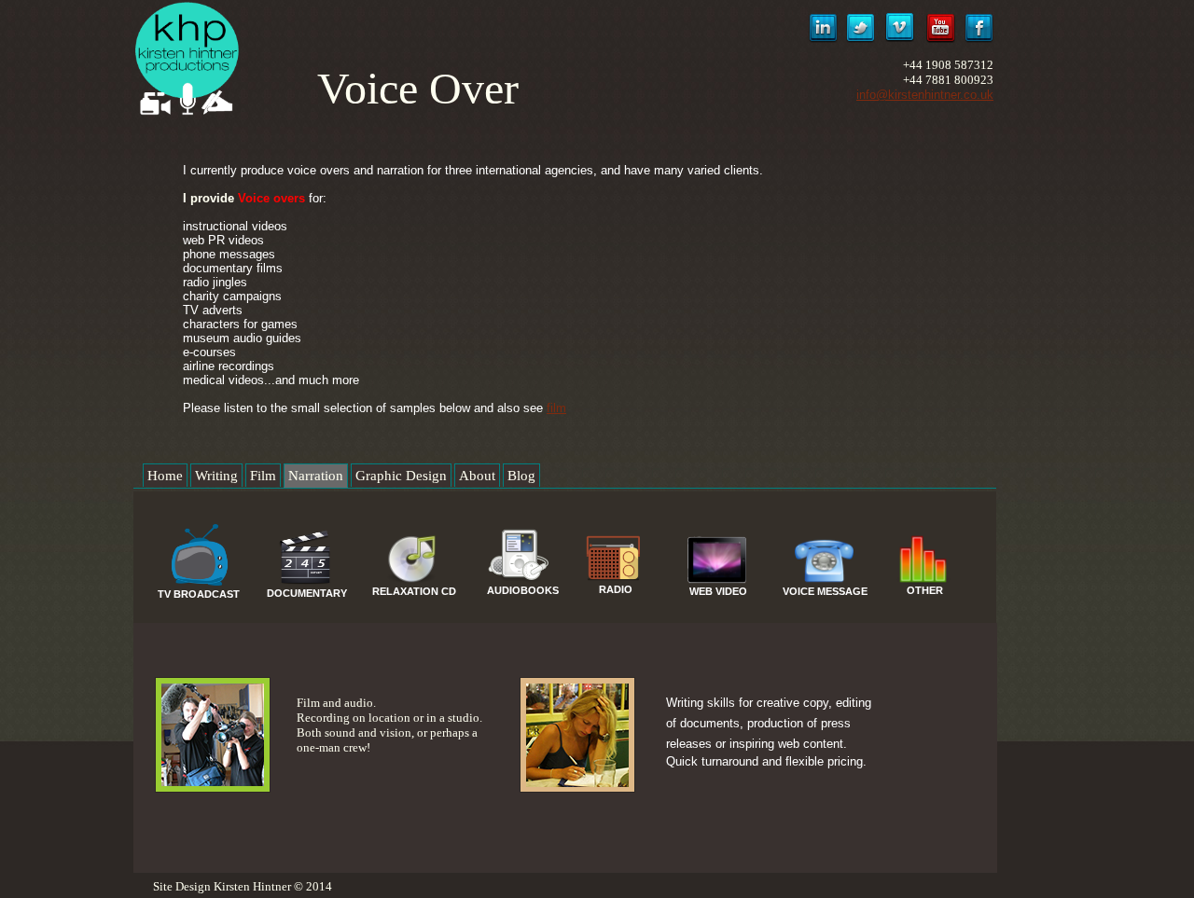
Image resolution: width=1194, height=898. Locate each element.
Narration (315, 475)
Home (165, 475)
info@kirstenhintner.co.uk (924, 95)
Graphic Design (401, 475)
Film (263, 475)
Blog (521, 475)
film (556, 408)
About (477, 475)
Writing (216, 475)
